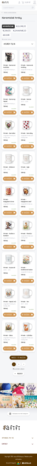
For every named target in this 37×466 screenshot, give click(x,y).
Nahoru (20, 374)
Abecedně (6, 35)
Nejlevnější (21, 26)
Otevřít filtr (9, 44)
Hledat (32, 8)
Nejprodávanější (19, 31)
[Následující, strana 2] (19, 364)
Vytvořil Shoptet (11, 463)
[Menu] (34, 2)
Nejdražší (7, 31)
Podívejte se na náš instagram (20, 413)
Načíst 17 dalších (18, 358)
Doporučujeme (8, 26)
